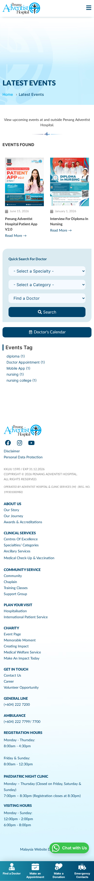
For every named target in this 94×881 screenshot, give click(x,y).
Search (49, 312)
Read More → (16, 236)
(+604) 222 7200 (17, 705)
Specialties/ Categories (21, 545)
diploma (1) (16, 356)
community (13, 576)
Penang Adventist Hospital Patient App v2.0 (21, 224)
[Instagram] (20, 443)
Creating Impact (16, 646)
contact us (12, 675)
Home (8, 94)
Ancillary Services (17, 551)
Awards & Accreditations (23, 522)
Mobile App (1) (18, 368)
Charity (11, 628)
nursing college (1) (22, 380)
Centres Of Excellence (21, 539)
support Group (15, 594)
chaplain (10, 582)
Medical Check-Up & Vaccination (29, 558)
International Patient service (26, 617)
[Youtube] (31, 443)
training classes (16, 588)
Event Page (12, 634)
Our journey (13, 516)
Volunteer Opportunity (21, 687)
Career (9, 681)
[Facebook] (8, 443)
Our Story (11, 510)
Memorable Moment (20, 640)
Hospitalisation (15, 611)
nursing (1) (15, 374)
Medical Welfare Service (22, 652)
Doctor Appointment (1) (26, 362)
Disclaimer (12, 451)
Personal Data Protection (23, 457)
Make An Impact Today (21, 658)
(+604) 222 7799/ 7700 (22, 722)
